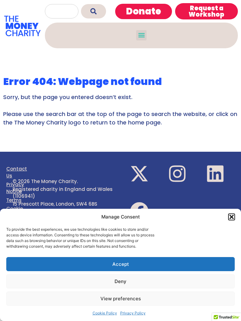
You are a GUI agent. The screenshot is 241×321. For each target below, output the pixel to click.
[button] (231, 217)
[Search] (93, 11)
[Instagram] (177, 173)
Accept (120, 264)
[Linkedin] (215, 173)
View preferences (120, 299)
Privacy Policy (133, 313)
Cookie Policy (105, 313)
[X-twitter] (139, 173)
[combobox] (61, 11)
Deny (120, 281)
